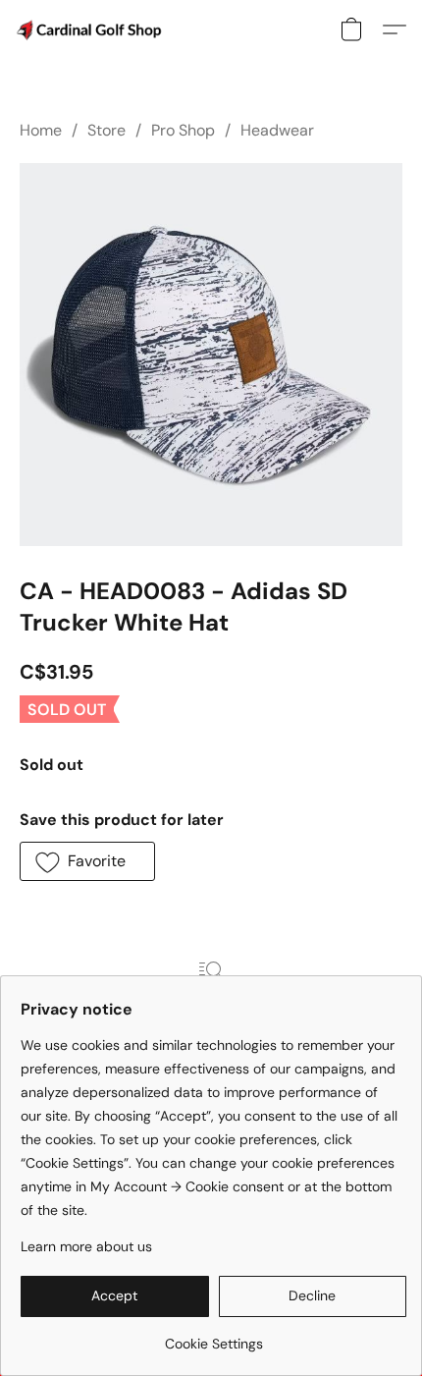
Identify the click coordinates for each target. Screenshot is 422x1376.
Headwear (277, 130)
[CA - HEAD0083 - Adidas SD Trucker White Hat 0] (211, 354)
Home (41, 130)
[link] (213, 1336)
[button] (93, 29)
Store (106, 130)
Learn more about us (86, 1246)
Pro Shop (183, 130)
